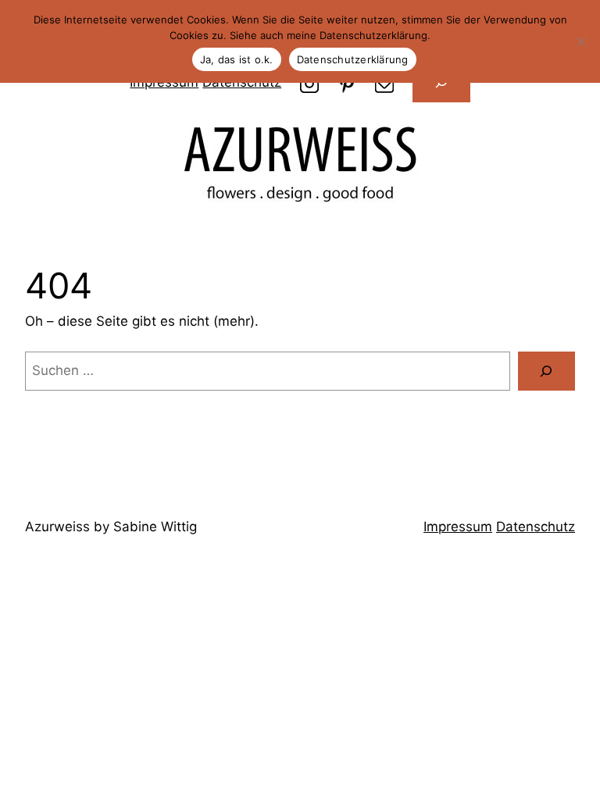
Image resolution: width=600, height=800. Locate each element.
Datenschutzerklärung (353, 59)
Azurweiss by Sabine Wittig (111, 526)
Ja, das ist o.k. (236, 59)
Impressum (457, 526)
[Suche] (546, 371)
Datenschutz (535, 526)
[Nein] (580, 41)
